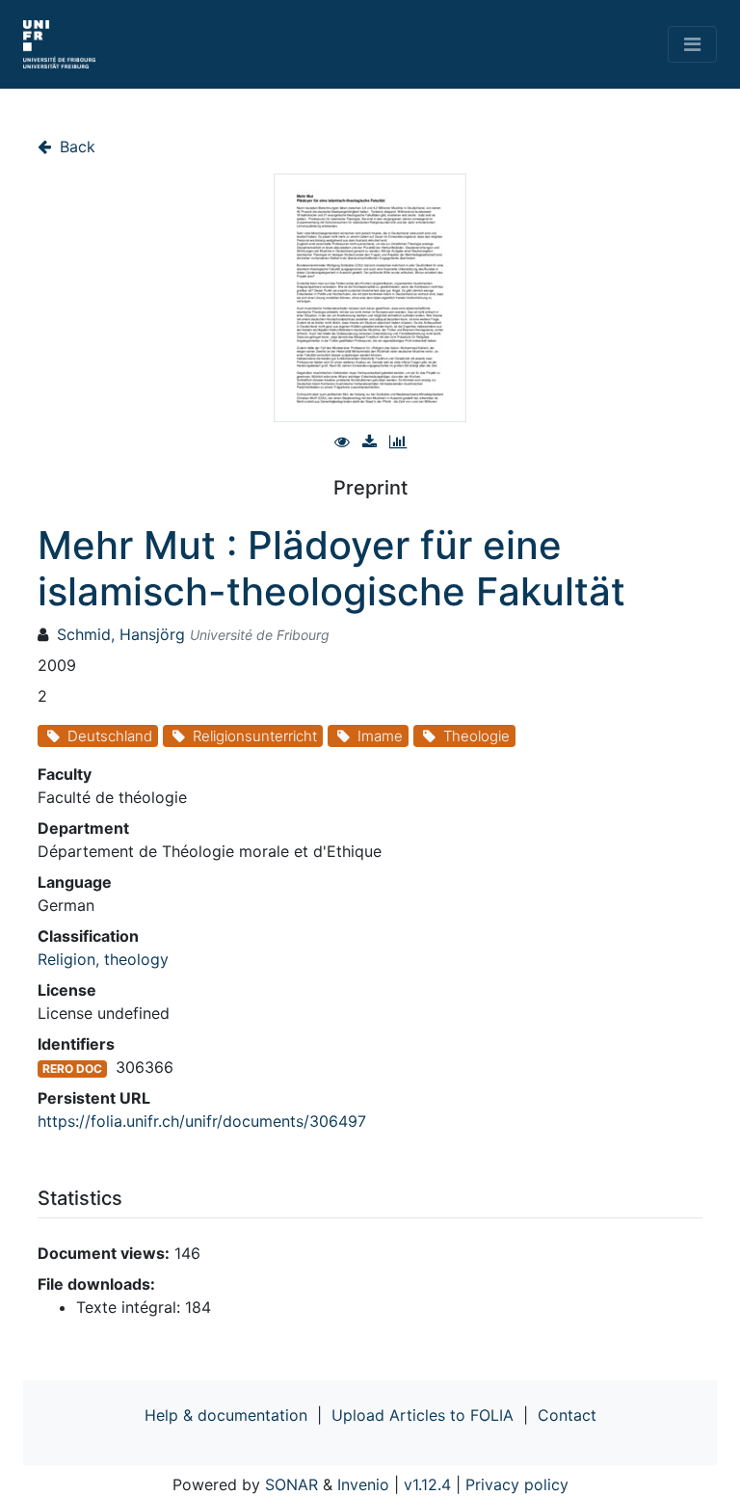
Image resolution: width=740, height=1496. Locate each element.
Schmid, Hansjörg (121, 634)
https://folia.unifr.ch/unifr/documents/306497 (202, 1121)
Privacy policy (516, 1484)
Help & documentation (226, 1415)
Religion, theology (103, 959)
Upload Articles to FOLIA (422, 1415)
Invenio (363, 1484)
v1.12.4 (427, 1484)
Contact (567, 1415)
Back (75, 146)
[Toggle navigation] (692, 44)
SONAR (291, 1484)
